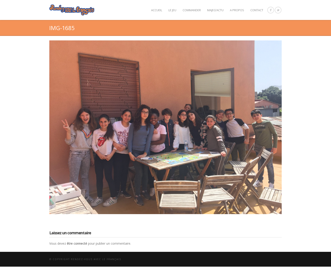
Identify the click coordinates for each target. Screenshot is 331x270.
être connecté (77, 243)
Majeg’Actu (215, 10)
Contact (256, 10)
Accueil (156, 10)
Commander (192, 10)
